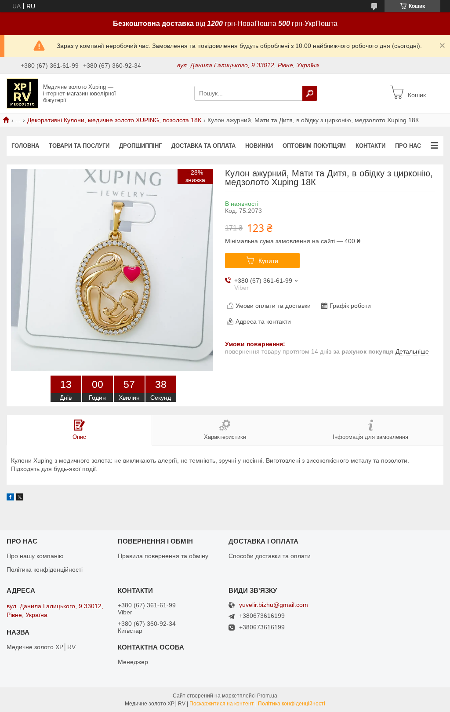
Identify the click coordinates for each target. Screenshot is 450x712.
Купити (268, 260)
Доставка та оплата (203, 145)
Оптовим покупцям (314, 145)
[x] (19, 498)
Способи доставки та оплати (270, 555)
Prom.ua (267, 696)
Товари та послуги (79, 145)
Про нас (408, 145)
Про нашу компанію (35, 555)
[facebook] (10, 498)
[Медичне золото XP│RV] (22, 92)
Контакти (370, 145)
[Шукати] (309, 93)
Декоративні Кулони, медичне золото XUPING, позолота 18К (114, 120)
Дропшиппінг (140, 145)
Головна (25, 145)
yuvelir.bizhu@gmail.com (273, 605)
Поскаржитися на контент (221, 704)
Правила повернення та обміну (163, 555)
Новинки (259, 145)
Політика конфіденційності (45, 569)
